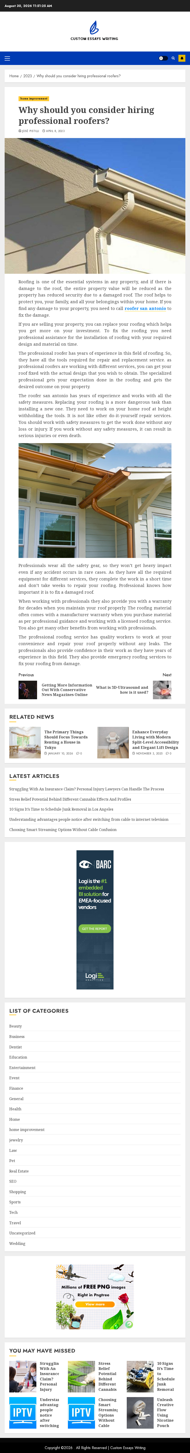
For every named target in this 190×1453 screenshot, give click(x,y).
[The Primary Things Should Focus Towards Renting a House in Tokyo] (25, 742)
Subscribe (181, 58)
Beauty (15, 1026)
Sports (15, 1202)
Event (14, 1077)
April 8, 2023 (55, 131)
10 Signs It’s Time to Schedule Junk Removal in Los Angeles (61, 809)
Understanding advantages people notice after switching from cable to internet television (88, 819)
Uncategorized (22, 1233)
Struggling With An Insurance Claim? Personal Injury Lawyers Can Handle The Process (86, 789)
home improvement (33, 99)
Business (17, 1036)
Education (18, 1057)
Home (14, 1119)
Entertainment (22, 1067)
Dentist (15, 1047)
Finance (16, 1088)
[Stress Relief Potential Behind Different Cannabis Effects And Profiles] (81, 1376)
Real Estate (19, 1171)
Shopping (17, 1191)
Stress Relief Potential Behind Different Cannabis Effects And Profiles (70, 799)
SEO (12, 1181)
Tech (13, 1212)
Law (13, 1150)
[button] (7, 58)
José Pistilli (30, 131)
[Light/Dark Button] (163, 58)
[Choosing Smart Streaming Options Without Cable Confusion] (81, 1413)
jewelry (16, 1140)
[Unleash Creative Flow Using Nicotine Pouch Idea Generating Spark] (140, 1413)
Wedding (17, 1243)
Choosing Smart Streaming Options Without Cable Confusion (63, 829)
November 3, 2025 (149, 754)
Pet (12, 1160)
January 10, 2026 (60, 754)
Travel (15, 1222)
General (16, 1098)
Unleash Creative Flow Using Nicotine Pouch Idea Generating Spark (168, 1420)
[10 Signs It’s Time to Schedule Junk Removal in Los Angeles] (140, 1376)
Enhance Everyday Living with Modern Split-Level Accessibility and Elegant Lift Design (155, 739)
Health (15, 1108)
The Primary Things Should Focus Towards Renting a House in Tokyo (66, 739)
